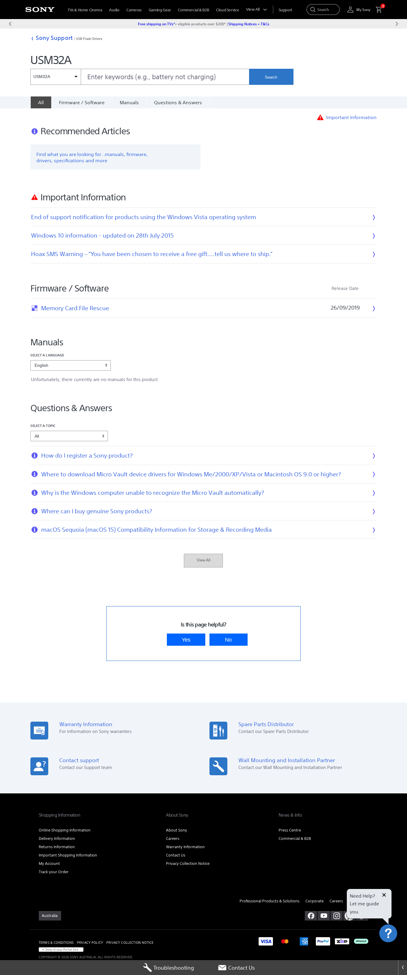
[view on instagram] (336, 916)
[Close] (402, 967)
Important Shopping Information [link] (68, 855)
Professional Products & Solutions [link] (269, 901)
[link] (50, 916)
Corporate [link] (314, 901)
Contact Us (241, 967)
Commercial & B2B (193, 10)
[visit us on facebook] (311, 916)
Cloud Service (227, 10)
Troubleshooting (173, 967)
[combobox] (139, 77)
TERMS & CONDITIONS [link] (56, 942)
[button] (395, 949)
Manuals (129, 102)
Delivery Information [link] (57, 838)
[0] (376, 9)
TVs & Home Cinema (85, 10)
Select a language (47, 355)
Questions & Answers (178, 102)
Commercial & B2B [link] (295, 838)
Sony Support (54, 37)
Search (271, 77)
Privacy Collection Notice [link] (187, 863)
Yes (186, 640)
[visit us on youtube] (324, 916)
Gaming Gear (160, 10)
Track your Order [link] (54, 871)
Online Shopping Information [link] (65, 830)
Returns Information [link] (57, 846)
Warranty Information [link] (185, 846)
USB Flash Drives (89, 38)
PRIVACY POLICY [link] (90, 942)
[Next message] (397, 24)
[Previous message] (10, 24)
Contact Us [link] (175, 855)
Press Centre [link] (290, 830)
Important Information (351, 117)
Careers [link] (172, 838)
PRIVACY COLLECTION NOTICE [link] (129, 942)
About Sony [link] (176, 830)
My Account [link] (49, 863)
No (228, 640)
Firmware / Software (82, 102)
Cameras (133, 10)
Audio (114, 10)
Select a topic (42, 425)
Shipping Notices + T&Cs (248, 23)
